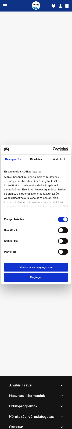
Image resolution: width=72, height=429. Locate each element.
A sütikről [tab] (59, 159)
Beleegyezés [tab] (13, 159)
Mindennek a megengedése (36, 267)
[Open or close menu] (5, 6)
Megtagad (36, 277)
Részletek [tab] (36, 159)
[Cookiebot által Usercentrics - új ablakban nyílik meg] (52, 149)
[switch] (63, 230)
